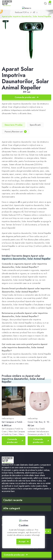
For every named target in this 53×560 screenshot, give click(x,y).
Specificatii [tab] (35, 124)
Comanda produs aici (25, 97)
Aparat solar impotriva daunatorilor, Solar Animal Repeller (26, 16)
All (34, 12)
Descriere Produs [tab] (13, 124)
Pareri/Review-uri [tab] (15, 131)
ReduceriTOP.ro (22, 12)
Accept (22, 541)
